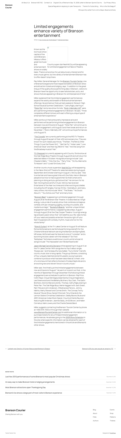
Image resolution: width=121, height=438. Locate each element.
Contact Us (48, 3)
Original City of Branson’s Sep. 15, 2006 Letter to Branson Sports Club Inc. (77, 3)
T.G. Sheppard (39, 153)
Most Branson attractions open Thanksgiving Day (25, 387)
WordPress (113, 433)
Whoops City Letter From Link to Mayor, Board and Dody (97, 10)
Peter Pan (38, 108)
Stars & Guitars (41, 226)
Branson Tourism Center (73, 81)
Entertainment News (63, 40)
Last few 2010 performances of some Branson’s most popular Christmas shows (37, 377)
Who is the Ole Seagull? (108, 6)
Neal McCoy (66, 167)
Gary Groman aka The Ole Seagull (47, 40)
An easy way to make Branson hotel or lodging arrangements (30, 382)
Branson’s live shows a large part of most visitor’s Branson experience (33, 393)
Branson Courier (9, 6)
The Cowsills (40, 136)
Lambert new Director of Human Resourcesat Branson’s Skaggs (29, 349)
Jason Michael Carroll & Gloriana (47, 246)
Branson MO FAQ (37, 3)
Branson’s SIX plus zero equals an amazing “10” (97, 349)
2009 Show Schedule (74, 317)
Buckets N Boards (57, 207)
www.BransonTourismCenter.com (47, 312)
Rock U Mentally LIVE (72, 108)
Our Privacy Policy (110, 3)
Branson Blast (40, 197)
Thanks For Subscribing (90, 6)
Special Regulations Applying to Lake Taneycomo (64, 6)
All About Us (26, 3)
